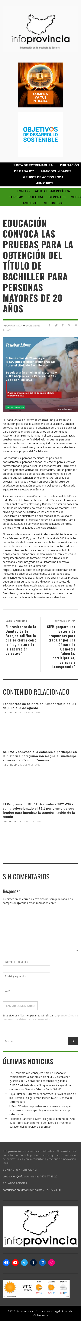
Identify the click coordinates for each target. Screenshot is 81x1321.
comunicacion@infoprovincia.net (22, 1190)
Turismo (16, 197)
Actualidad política (52, 191)
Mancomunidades (56, 171)
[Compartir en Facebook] (49, 325)
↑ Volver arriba (40, 1315)
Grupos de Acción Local (44, 177)
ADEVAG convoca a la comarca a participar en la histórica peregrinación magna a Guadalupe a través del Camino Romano (40, 756)
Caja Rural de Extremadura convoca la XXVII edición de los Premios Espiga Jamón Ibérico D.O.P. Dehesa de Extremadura (42, 1097)
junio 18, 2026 (32, 821)
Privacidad (67, 1311)
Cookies (40, 1311)
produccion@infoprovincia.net (21, 1176)
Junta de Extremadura (33, 165)
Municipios (44, 183)
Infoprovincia (12, 325)
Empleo (23, 191)
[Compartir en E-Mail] (75, 325)
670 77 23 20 (49, 1176)
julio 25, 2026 (31, 713)
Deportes (57, 197)
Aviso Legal (53, 1311)
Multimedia (53, 203)
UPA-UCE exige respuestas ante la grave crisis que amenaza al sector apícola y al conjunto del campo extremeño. (40, 1110)
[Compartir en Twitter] (56, 325)
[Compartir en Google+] (62, 325)
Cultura (35, 197)
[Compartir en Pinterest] (69, 325)
